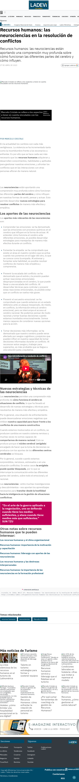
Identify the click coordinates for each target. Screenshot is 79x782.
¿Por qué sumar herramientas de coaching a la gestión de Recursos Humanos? (49, 703)
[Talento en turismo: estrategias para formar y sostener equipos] (29, 658)
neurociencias (24, 619)
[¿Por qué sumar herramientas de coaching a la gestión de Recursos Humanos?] (49, 690)
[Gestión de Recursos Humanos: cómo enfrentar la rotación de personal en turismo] (29, 690)
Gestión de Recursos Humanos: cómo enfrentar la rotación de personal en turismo (29, 705)
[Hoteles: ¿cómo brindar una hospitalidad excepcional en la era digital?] (8, 694)
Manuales (19, 16)
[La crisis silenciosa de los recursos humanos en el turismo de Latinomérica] (8, 658)
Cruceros (65, 16)
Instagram (31, 755)
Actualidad (4, 747)
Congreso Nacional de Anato (23, 25)
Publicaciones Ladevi (46, 748)
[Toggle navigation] (4, 12)
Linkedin (30, 758)
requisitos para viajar (50, 25)
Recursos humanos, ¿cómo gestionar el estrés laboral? (70, 700)
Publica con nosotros (55, 769)
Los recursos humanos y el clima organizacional (24, 539)
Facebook (30, 751)
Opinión (73, 16)
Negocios (28, 16)
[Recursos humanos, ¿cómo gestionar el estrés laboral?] (70, 690)
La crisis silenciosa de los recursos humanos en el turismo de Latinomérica (8, 671)
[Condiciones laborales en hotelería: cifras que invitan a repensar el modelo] (70, 659)
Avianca (37, 25)
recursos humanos (8, 619)
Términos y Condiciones (9, 776)
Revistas (17, 762)
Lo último (11, 16)
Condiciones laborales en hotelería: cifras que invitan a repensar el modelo (69, 673)
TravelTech (36, 16)
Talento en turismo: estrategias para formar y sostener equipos (29, 670)
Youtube (30, 762)
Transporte (46, 16)
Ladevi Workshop (65, 25)
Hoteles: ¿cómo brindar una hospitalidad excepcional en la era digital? (8, 710)
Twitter (30, 747)
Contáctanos (59, 774)
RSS (63, 778)
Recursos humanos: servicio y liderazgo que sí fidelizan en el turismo (49, 675)
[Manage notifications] (74, 777)
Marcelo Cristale (14, 138)
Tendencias (56, 16)
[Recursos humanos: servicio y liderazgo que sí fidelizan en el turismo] (49, 659)
